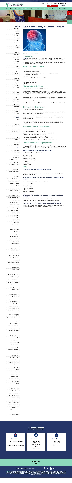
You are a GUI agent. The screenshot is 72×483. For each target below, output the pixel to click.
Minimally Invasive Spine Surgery (13, 317)
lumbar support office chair (14, 287)
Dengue (17, 217)
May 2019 (17, 111)
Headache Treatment (15, 269)
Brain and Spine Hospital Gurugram (13, 178)
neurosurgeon (16, 139)
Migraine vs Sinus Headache (14, 306)
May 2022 (17, 71)
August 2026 (16, 28)
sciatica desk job (16, 364)
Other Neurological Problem (34, 8)
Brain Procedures (16, 8)
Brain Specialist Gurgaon (14, 190)
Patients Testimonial (56, 8)
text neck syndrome (15, 397)
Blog (9, 17)
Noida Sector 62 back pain (14, 357)
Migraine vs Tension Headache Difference (13, 311)
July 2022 (17, 66)
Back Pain (17, 119)
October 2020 (16, 90)
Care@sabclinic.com (62, 3)
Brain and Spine (16, 176)
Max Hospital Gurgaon (15, 289)
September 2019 (16, 104)
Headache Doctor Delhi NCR (14, 255)
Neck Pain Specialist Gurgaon (14, 325)
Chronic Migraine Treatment (14, 204)
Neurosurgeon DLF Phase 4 (14, 342)
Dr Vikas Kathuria (16, 231)
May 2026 (17, 33)
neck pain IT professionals (14, 323)
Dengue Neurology (15, 224)
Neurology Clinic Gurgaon (14, 335)
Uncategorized (16, 144)
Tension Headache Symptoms (14, 393)
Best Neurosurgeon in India (14, 171)
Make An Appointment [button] (53, 5)
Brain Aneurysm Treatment (14, 188)
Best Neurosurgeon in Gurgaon (13, 169)
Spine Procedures (24, 8)
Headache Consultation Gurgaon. (13, 250)
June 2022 (17, 68)
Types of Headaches (15, 407)
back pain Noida (16, 157)
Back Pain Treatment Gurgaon (14, 159)
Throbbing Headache (15, 400)
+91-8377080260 (54, 3)
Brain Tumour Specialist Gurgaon (13, 197)
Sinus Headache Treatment (14, 374)
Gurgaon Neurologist (15, 243)
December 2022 (16, 54)
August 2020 (16, 94)
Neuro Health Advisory (15, 328)
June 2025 (17, 47)
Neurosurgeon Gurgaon (15, 347)
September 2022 (16, 61)
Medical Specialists (15, 129)
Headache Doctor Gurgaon (14, 257)
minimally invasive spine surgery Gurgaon (13, 321)
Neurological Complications (14, 330)
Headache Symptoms (15, 267)
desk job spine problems (14, 229)
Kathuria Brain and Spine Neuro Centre (13, 280)
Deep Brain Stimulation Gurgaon (13, 215)
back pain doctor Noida (15, 150)
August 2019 (16, 106)
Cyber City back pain (15, 212)
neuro (18, 137)
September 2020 (16, 92)
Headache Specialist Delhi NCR (13, 262)
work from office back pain (14, 414)
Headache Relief (16, 260)
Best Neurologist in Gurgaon (14, 164)
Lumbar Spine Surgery (15, 284)
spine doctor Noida (15, 381)
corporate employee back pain (13, 210)
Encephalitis (17, 234)
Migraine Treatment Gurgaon (14, 301)
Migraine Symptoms (15, 296)
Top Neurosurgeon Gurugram (14, 402)
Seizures (17, 369)
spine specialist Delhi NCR (14, 383)
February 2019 (16, 113)
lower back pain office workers (13, 282)
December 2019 (16, 99)
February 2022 (16, 78)
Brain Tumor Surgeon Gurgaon (13, 195)
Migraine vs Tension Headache (13, 308)
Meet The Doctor (9, 8)
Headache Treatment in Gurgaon (13, 274)
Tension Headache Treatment (14, 395)
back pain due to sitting (15, 152)
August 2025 (16, 42)
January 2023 (16, 52)
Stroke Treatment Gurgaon (14, 390)
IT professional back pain (14, 276)
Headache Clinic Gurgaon (14, 248)
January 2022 (16, 80)
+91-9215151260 (45, 3)
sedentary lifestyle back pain (14, 367)
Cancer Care (17, 124)
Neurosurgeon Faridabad (14, 344)
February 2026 (16, 35)
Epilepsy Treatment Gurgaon (14, 236)
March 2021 (17, 85)
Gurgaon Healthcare (15, 241)
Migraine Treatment (15, 131)
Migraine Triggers (16, 303)
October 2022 (16, 59)
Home (7, 17)
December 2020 (16, 87)
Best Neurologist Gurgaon (14, 162)
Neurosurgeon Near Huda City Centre (13, 350)
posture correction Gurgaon (14, 362)
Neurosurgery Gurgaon (15, 355)
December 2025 (16, 40)
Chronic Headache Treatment (14, 202)
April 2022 (17, 73)
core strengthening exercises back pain (13, 208)
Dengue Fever (16, 222)
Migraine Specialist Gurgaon (14, 294)
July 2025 (17, 45)
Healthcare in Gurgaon (15, 126)
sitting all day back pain (15, 376)
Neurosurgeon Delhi (15, 337)
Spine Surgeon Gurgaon (15, 388)
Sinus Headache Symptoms (14, 371)
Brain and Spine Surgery (15, 185)
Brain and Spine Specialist (14, 183)
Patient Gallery (63, 8)
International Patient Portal (46, 8)
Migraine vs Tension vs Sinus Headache (14, 134)
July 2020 (17, 97)
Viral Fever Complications (14, 409)
